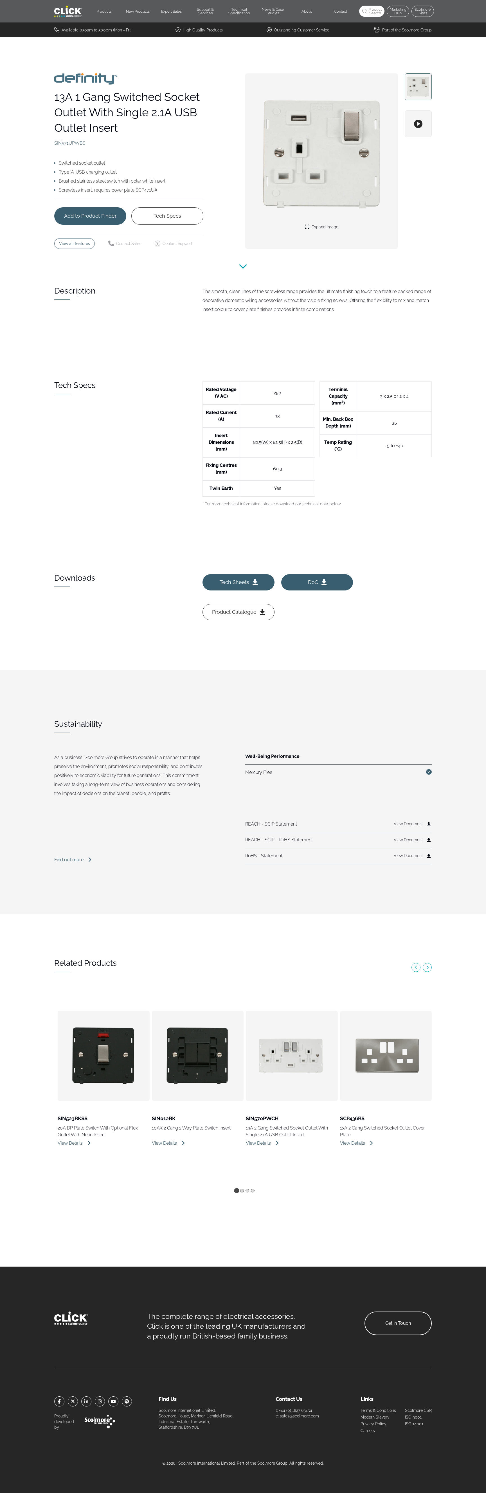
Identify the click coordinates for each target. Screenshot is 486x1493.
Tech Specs (167, 216)
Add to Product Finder (90, 216)
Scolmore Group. (272, 1463)
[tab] (236, 1190)
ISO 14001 (414, 1424)
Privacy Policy (373, 1424)
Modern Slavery (375, 1417)
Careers (368, 1430)
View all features (74, 243)
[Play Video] (418, 124)
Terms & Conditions (378, 1410)
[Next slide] (427, 967)
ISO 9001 (413, 1417)
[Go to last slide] (415, 967)
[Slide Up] (243, 270)
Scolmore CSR (418, 1410)
